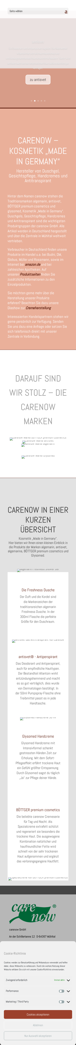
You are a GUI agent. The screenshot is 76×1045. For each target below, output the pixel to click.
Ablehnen (38, 1025)
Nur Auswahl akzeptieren (38, 1036)
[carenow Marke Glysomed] (38, 455)
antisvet (38, 41)
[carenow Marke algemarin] (38, 443)
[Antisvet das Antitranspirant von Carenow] (38, 641)
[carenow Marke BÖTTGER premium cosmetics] (38, 437)
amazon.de (32, 264)
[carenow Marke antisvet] (38, 440)
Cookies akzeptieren (38, 1014)
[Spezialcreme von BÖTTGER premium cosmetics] (38, 878)
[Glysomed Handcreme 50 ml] (38, 718)
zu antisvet (38, 79)
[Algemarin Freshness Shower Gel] (38, 570)
